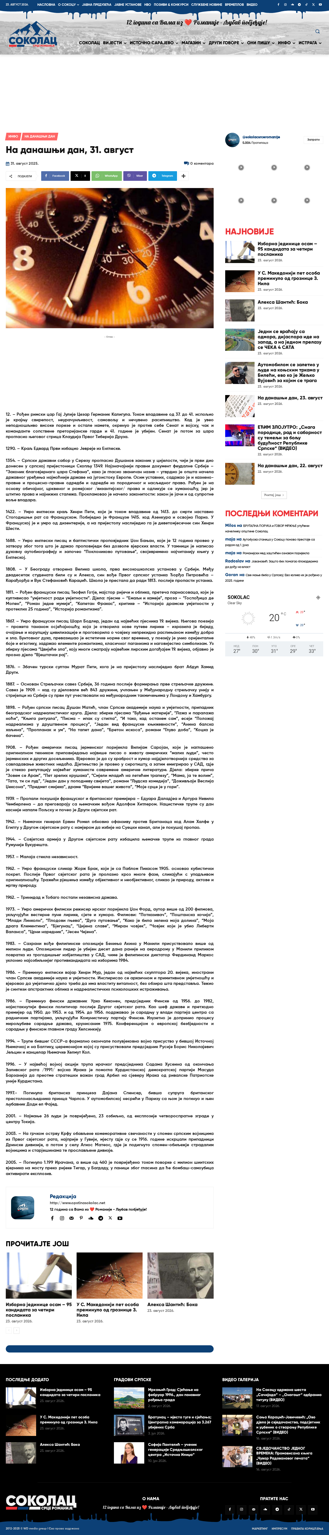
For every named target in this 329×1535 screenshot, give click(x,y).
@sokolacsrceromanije (261, 137)
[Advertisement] (164, 90)
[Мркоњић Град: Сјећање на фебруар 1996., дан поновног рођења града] (129, 1398)
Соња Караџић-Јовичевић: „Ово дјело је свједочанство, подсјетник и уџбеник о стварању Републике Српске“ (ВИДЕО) (288, 1424)
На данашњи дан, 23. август (290, 398)
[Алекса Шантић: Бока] (180, 1275)
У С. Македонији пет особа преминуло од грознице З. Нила (108, 1310)
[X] (313, 5)
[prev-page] (9, 1330)
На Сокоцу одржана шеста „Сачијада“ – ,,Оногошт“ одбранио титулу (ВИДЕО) (289, 1394)
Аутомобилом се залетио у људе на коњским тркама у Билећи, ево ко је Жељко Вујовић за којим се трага (288, 372)
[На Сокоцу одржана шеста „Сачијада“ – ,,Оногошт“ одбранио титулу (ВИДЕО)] (237, 1398)
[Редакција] (28, 1207)
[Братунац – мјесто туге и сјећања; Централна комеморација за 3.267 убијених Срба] (129, 1425)
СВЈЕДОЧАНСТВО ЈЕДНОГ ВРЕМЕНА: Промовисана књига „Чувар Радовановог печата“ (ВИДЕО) (284, 1456)
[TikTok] (306, 5)
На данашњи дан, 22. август (290, 465)
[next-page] (16, 1330)
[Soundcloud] (292, 5)
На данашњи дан (40, 136)
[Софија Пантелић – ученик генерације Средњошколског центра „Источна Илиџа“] (129, 1452)
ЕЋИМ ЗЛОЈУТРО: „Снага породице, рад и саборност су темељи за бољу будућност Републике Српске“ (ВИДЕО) (290, 437)
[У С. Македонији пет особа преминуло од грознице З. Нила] (110, 1275)
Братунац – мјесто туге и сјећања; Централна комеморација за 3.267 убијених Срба (179, 1422)
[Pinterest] (81, 1218)
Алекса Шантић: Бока (172, 1304)
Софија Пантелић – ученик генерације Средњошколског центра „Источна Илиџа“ (175, 1449)
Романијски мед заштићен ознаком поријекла (276, 553)
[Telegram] (299, 5)
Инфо (13, 136)
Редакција (63, 1196)
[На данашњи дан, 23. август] (240, 406)
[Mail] (71, 1218)
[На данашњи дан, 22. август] (240, 474)
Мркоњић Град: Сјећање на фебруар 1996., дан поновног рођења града (174, 1394)
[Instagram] (285, 5)
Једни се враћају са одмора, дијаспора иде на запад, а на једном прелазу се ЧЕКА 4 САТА (290, 339)
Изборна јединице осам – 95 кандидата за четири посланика (39, 1310)
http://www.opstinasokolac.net (77, 1203)
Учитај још (272, 495)
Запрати (313, 139)
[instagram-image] (241, 167)
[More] (183, 176)
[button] (317, 31)
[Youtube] (320, 5)
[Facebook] (278, 5)
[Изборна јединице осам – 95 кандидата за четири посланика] (39, 1275)
